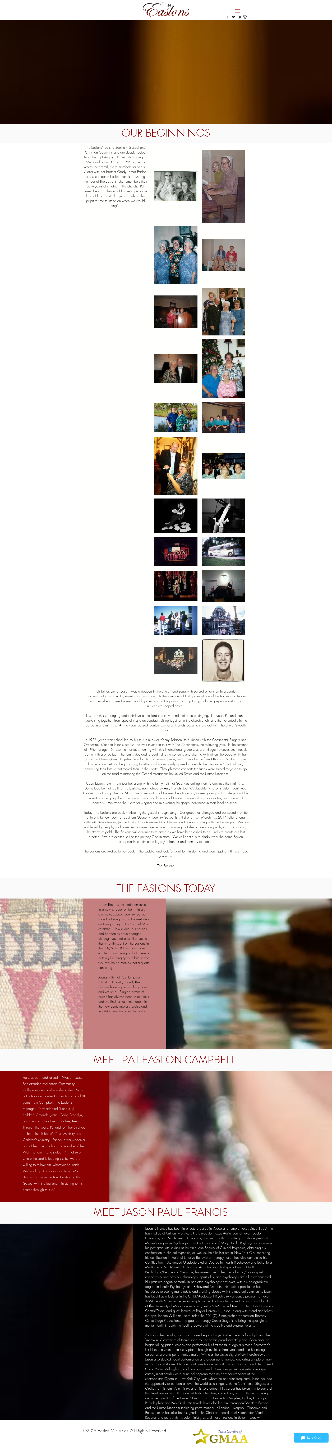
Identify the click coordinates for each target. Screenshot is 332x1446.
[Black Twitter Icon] (233, 17)
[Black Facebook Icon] (228, 17)
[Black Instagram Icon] (239, 17)
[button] (237, 10)
